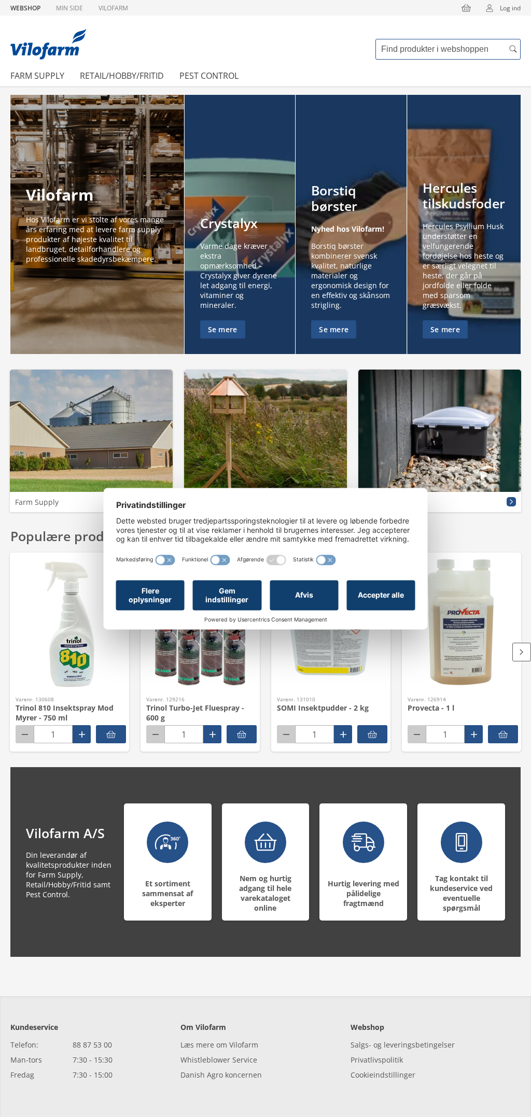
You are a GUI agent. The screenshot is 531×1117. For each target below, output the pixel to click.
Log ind (510, 8)
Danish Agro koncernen (221, 1075)
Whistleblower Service (218, 1060)
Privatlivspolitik (377, 1060)
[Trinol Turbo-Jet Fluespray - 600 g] (242, 734)
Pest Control (209, 75)
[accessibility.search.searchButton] (513, 49)
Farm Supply (37, 75)
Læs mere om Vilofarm (219, 1045)
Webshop (25, 8)
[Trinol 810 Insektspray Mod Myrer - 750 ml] (111, 734)
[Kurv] (466, 8)
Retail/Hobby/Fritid (122, 75)
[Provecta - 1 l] (503, 734)
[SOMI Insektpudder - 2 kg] (372, 734)
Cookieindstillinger (383, 1075)
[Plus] (82, 734)
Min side (69, 8)
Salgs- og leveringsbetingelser (403, 1045)
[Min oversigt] (48, 44)
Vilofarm (113, 8)
